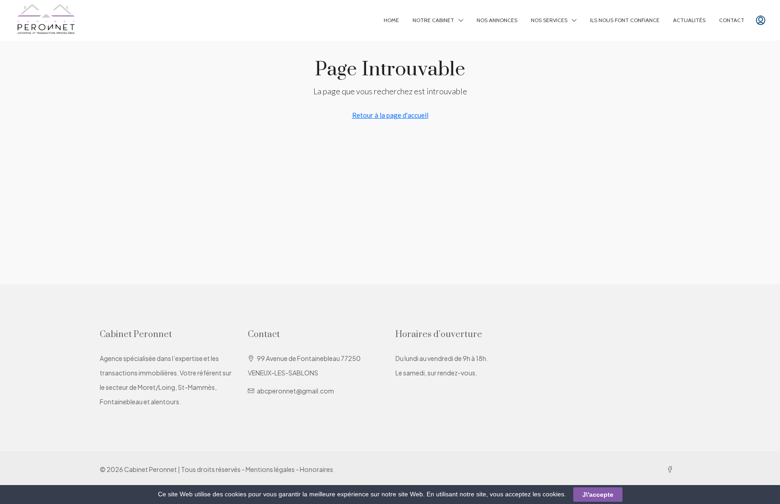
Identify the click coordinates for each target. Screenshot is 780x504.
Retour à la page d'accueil (390, 115)
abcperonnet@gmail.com (295, 391)
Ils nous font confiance (624, 20)
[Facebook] (672, 469)
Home (391, 20)
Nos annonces (497, 20)
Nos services (549, 20)
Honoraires (316, 469)
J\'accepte (597, 494)
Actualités (689, 20)
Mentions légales (270, 469)
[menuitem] (760, 20)
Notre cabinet (433, 20)
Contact (731, 20)
